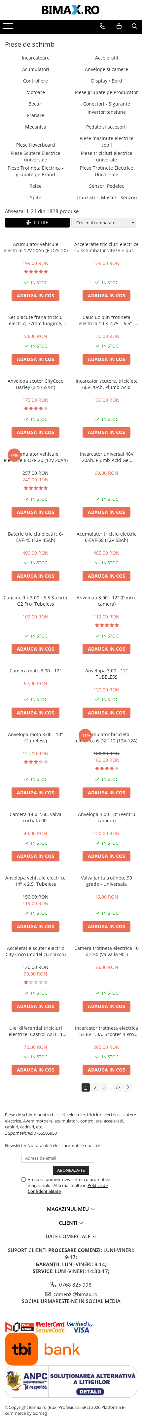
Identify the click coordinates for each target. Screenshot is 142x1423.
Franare (35, 115)
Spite (35, 197)
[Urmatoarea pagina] (128, 1087)
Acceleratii (106, 58)
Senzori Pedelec (106, 186)
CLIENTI (69, 1222)
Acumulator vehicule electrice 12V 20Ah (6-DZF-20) (36, 247)
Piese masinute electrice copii (106, 141)
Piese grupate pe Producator (106, 92)
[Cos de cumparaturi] (119, 26)
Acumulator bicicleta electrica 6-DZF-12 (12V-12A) (106, 737)
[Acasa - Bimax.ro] (71, 10)
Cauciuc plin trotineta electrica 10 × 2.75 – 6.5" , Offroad (107, 320)
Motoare (35, 92)
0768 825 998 (74, 1284)
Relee (35, 186)
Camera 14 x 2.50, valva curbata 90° (35, 817)
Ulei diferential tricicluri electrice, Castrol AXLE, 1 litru (36, 1031)
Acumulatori (35, 69)
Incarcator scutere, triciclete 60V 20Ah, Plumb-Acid (107, 384)
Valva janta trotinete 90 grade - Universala (106, 881)
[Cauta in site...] (134, 26)
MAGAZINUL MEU (68, 1209)
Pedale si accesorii (106, 127)
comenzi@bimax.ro (74, 1294)
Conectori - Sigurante (106, 104)
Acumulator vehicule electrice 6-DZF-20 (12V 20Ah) (36, 457)
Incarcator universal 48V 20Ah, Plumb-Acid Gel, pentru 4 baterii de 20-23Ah (106, 457)
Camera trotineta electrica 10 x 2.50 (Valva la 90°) (106, 951)
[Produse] (9, 28)
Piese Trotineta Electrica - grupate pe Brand (36, 171)
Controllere (35, 81)
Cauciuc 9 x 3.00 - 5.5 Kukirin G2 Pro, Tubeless (35, 600)
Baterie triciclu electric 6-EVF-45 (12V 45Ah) (35, 537)
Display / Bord (106, 81)
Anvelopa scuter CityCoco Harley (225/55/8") (35, 384)
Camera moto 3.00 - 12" (35, 670)
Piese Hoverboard (35, 145)
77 (118, 1087)
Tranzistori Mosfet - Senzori (106, 197)
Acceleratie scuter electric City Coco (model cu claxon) (36, 951)
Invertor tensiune (107, 112)
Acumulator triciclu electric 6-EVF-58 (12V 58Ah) (106, 537)
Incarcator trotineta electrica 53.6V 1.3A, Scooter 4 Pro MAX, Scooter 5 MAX (106, 1031)
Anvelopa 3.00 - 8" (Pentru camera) (106, 817)
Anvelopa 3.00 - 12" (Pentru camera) (107, 600)
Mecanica (35, 127)
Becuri (35, 104)
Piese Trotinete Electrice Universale (106, 171)
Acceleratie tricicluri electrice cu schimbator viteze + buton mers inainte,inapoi (106, 247)
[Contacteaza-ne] (102, 26)
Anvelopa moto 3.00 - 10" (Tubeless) (35, 737)
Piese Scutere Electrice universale (35, 156)
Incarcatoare (36, 58)
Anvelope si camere (106, 69)
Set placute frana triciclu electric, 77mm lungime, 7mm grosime (35, 320)
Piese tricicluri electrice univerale (106, 156)
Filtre (39, 222)
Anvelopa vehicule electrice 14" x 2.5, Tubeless (35, 881)
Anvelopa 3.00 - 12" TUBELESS (106, 673)
